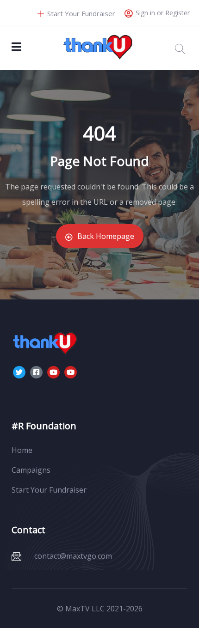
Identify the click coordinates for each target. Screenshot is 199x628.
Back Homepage (105, 236)
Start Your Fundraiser (80, 13)
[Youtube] (53, 372)
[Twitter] (19, 372)
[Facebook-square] (36, 372)
